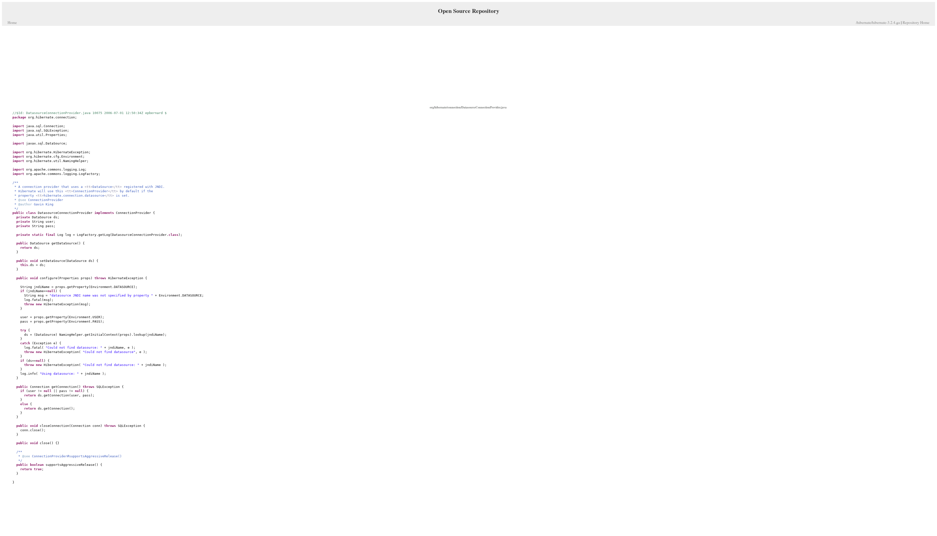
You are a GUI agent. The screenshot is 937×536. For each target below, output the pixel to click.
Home (12, 22)
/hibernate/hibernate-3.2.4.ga (878, 22)
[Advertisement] (468, 65)
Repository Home (916, 22)
